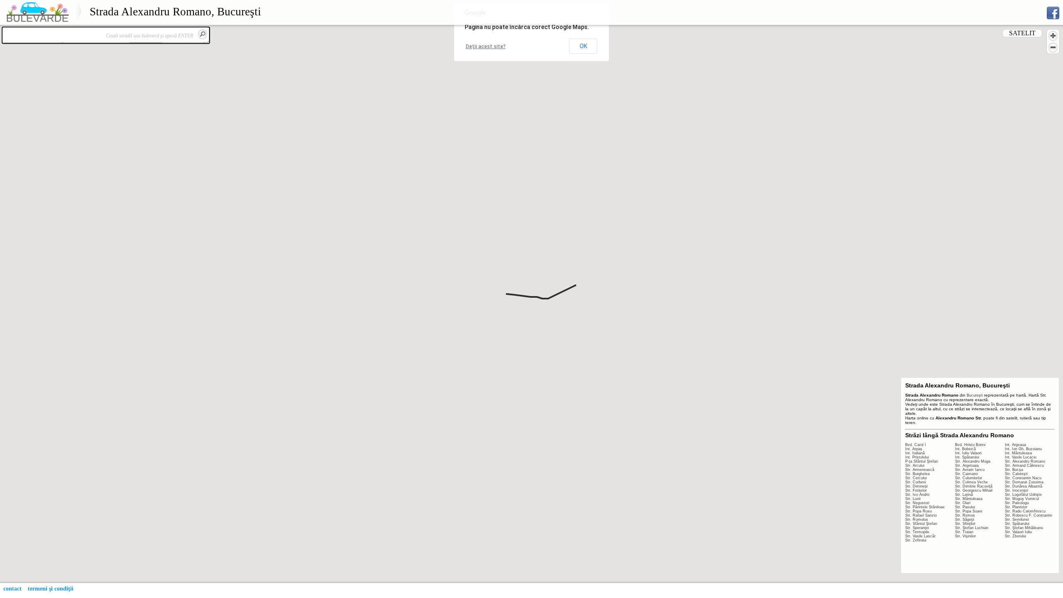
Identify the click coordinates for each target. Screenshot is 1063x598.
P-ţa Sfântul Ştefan (921, 461)
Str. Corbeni (915, 482)
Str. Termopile (917, 532)
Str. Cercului (916, 478)
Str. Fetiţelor (916, 490)
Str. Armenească (919, 470)
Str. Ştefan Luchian (971, 528)
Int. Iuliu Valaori (968, 453)
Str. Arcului (914, 465)
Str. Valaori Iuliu (1018, 532)
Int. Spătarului (967, 457)
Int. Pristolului (917, 457)
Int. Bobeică (965, 449)
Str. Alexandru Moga (972, 461)
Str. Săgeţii (964, 519)
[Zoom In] (1053, 36)
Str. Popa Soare (968, 511)
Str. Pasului (965, 507)
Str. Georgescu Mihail (973, 490)
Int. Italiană (915, 453)
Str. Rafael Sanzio (921, 515)
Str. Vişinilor (965, 536)
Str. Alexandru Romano (1025, 461)
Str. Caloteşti (1016, 474)
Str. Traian (964, 532)
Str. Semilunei (1017, 519)
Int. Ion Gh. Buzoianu (1023, 449)
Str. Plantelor (1016, 507)
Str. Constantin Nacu (1023, 478)
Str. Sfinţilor (965, 524)
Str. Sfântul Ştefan (921, 524)
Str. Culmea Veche (971, 482)
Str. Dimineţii (916, 486)
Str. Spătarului (1017, 524)
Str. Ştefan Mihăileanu (1024, 528)
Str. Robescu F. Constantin (1028, 515)
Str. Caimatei (966, 474)
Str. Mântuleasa (968, 499)
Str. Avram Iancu (970, 470)
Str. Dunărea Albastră (1023, 486)
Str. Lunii (913, 499)
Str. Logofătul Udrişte (1023, 495)
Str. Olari (962, 503)
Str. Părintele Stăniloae (925, 507)
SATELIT (1022, 33)
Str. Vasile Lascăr (920, 536)
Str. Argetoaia (967, 465)
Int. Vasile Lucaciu (1020, 457)
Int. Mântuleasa (1018, 453)
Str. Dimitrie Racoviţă (973, 486)
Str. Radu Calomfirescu (1025, 511)
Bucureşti (975, 395)
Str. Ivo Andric (917, 495)
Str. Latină (964, 495)
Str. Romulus (916, 519)
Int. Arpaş (913, 449)
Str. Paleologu (1017, 503)
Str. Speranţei (917, 528)
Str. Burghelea (917, 474)
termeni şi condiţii (50, 589)
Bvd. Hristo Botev (970, 445)
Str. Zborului (1015, 536)
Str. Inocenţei (1016, 490)
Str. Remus (965, 515)
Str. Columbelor (968, 478)
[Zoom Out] (1053, 47)
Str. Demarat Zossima (1024, 482)
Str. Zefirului (915, 540)
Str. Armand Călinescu (1024, 465)
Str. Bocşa (1014, 470)
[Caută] (203, 34)
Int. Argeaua (1015, 445)
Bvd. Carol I (915, 445)
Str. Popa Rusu (918, 511)
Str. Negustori (917, 503)
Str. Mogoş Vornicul (1022, 499)
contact (12, 589)
